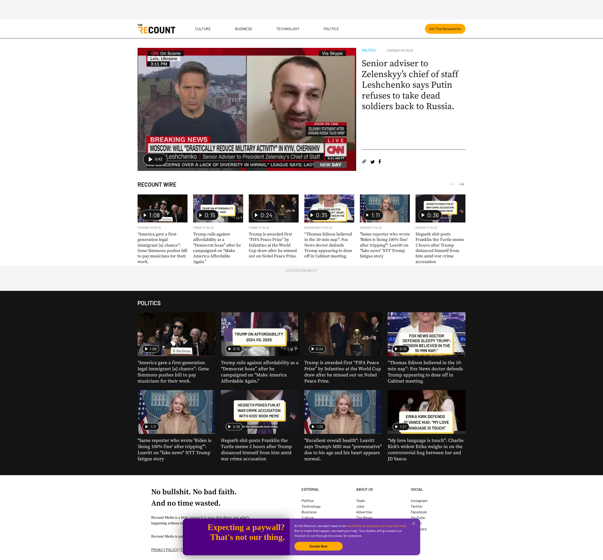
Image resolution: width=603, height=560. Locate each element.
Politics (331, 28)
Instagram (419, 500)
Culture (203, 28)
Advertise (364, 512)
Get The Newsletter (445, 28)
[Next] (452, 185)
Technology (287, 28)
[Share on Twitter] (372, 162)
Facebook (419, 512)
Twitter (417, 506)
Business (243, 28)
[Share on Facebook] (380, 162)
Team (360, 500)
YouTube (418, 517)
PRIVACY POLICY (164, 549)
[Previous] (461, 185)
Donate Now (318, 546)
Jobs (360, 506)
